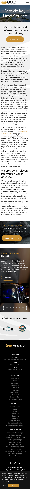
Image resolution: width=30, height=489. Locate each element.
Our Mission (15, 383)
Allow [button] (13, 485)
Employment (15, 390)
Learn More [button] (5, 481)
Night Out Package (15, 442)
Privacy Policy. (21, 470)
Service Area (15, 378)
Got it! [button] (4, 485)
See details (8, 278)
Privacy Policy (15, 397)
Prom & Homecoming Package (15, 447)
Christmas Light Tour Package (15, 437)
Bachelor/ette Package (15, 433)
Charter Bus (15, 414)
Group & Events (15, 407)
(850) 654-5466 (15, 365)
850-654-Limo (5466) (13, 225)
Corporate (15, 409)
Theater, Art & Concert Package (15, 451)
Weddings (15, 418)
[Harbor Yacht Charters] (8, 328)
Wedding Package (15, 456)
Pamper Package (15, 444)
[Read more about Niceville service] (15, 293)
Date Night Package (15, 440)
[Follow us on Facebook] (10, 462)
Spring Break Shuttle (15, 423)
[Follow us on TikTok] (15, 462)
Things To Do (15, 395)
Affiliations (15, 385)
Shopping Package (15, 449)
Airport (15, 411)
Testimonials (15, 388)
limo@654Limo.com (15, 370)
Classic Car (15, 416)
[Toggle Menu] (27, 2)
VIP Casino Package (15, 454)
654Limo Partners (15, 318)
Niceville (5, 256)
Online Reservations (11, 238)
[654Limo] (9, 2)
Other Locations (15, 392)
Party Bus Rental (15, 421)
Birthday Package (15, 435)
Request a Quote (15, 39)
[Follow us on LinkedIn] (19, 462)
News (15, 381)
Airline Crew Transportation (15, 425)
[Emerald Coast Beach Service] (22, 328)
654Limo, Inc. (17, 468)
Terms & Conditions (15, 399)
